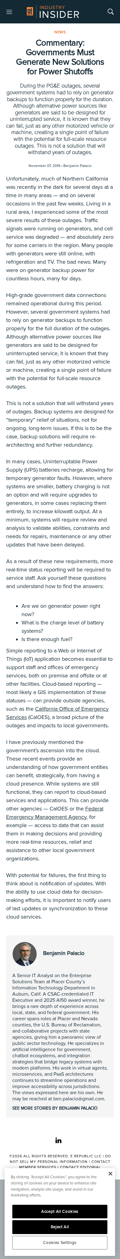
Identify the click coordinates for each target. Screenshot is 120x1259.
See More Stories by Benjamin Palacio (55, 1108)
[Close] (110, 1174)
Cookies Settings (60, 1242)
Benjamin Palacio (63, 953)
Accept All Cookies (59, 1211)
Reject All (60, 1226)
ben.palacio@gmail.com (78, 1099)
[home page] (53, 11)
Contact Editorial (80, 1167)
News (60, 32)
